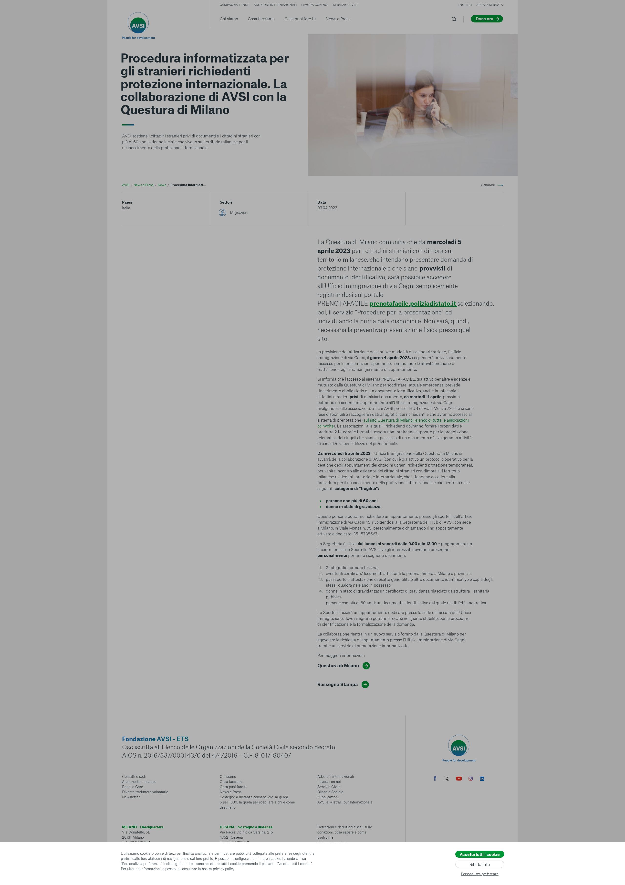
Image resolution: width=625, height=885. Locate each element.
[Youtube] (459, 779)
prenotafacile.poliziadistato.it (413, 303)
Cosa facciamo (261, 18)
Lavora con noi (314, 5)
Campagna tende (234, 5)
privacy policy (223, 868)
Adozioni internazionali (275, 5)
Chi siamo (229, 18)
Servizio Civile (345, 5)
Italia (126, 207)
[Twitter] (446, 779)
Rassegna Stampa (337, 684)
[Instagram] (471, 779)
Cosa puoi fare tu (300, 18)
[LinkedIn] (482, 779)
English (465, 5)
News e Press (338, 18)
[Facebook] (435, 779)
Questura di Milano (338, 665)
